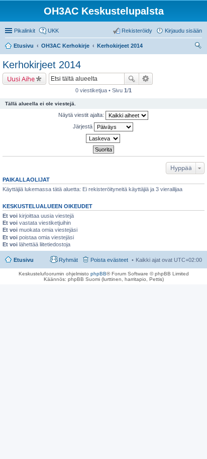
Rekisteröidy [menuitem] (137, 31)
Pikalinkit (24, 31)
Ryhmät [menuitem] (68, 260)
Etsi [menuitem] (199, 47)
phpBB (98, 273)
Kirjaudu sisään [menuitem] (183, 31)
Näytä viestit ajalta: (82, 115)
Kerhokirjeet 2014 (42, 64)
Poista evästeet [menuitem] (109, 260)
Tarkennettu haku (146, 79)
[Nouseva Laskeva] (103, 138)
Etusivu (24, 260)
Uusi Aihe (21, 78)
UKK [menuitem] (53, 31)
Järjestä (83, 126)
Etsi (131, 79)
